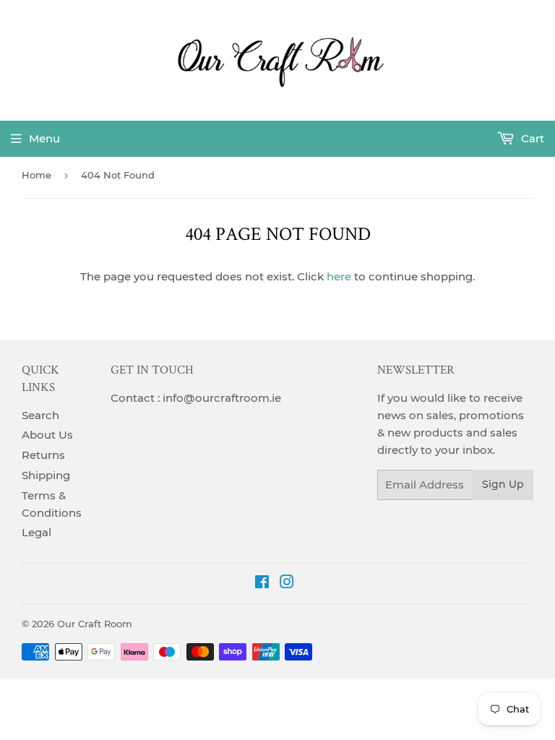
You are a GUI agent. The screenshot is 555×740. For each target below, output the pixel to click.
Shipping (46, 475)
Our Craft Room (94, 623)
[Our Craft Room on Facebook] (262, 583)
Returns (43, 455)
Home (36, 175)
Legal (36, 532)
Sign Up (503, 484)
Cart (531, 138)
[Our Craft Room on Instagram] (287, 583)
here (339, 276)
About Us (47, 435)
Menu (44, 138)
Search (40, 415)
